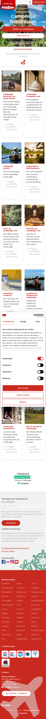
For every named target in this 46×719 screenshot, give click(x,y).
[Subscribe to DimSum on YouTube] (17, 562)
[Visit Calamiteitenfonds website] (28, 653)
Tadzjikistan (36, 609)
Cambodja (6, 601)
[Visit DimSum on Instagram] (5, 705)
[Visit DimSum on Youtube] (7, 705)
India (4, 630)
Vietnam (35, 635)
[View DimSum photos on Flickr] (8, 562)
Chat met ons (23, 36)
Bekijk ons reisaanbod (23, 29)
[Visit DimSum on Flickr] (9, 705)
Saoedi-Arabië (37, 601)
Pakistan (35, 588)
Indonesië (6, 635)
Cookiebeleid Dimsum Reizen (15, 548)
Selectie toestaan (23, 395)
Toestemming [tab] (8, 321)
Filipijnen (6, 622)
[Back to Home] (8, 5)
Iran (3, 639)
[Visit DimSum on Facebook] (4, 562)
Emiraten (6, 618)
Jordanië (20, 588)
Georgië (5, 626)
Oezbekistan (22, 639)
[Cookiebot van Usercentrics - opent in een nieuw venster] (34, 315)
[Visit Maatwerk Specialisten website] (6, 662)
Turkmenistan (37, 630)
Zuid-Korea (36, 639)
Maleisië (20, 613)
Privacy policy (8, 551)
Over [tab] (38, 321)
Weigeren (23, 402)
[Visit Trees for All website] (35, 653)
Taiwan (34, 613)
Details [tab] (23, 321)
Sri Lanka (35, 605)
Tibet (33, 622)
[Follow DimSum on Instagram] (12, 562)
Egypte (5, 613)
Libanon (20, 609)
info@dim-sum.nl (11, 687)
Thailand (35, 618)
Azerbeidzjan (7, 588)
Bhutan (5, 596)
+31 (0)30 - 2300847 (17, 693)
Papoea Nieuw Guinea (37, 594)
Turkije (34, 626)
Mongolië (20, 626)
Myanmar (20, 630)
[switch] (40, 365)
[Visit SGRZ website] (13, 653)
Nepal (19, 635)
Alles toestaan (23, 388)
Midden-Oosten (20, 620)
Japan (19, 584)
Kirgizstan (21, 596)
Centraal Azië (7, 605)
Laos (18, 605)
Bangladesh (7, 592)
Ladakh (19, 601)
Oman (34, 584)
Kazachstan (21, 592)
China (4, 609)
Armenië (5, 584)
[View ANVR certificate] (20, 653)
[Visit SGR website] (5, 653)
